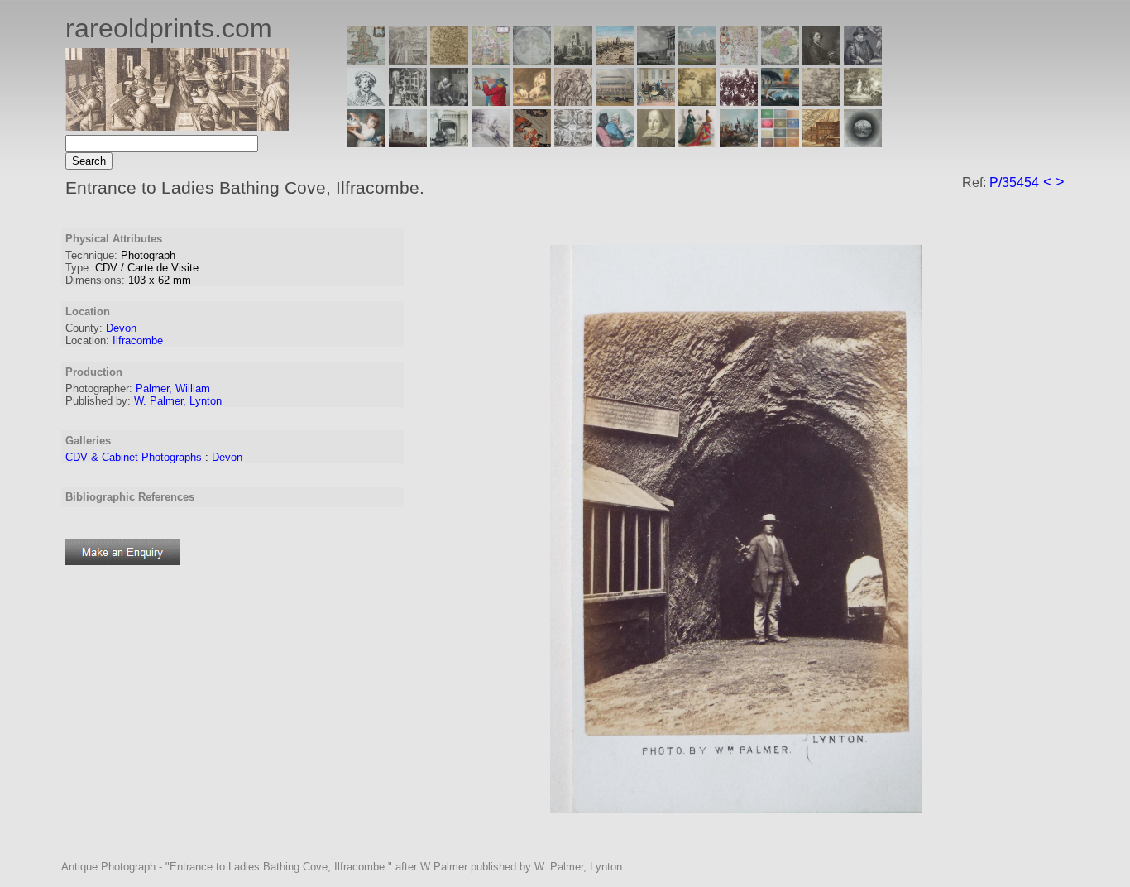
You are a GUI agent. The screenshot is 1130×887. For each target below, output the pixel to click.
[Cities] (615, 60)
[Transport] (656, 101)
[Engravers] (366, 101)
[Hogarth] (449, 101)
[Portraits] (573, 101)
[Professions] (615, 143)
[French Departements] (780, 60)
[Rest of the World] (532, 60)
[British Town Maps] (491, 60)
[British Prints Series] (408, 60)
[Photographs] (739, 101)
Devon (121, 328)
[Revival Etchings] (491, 143)
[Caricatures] (491, 101)
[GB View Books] (780, 143)
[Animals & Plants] (532, 101)
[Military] (739, 143)
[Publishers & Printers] (408, 101)
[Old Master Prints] (821, 101)
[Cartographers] (863, 60)
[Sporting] (615, 101)
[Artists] (821, 60)
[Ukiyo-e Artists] (532, 143)
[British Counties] (366, 60)
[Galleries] (780, 101)
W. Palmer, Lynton (178, 401)
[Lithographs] (449, 143)
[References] (821, 143)
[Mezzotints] (863, 101)
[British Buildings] (573, 60)
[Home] (177, 126)
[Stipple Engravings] (366, 143)
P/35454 (1014, 182)
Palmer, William (173, 388)
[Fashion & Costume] (697, 143)
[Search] (863, 143)
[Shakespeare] (656, 143)
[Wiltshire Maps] (739, 60)
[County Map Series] (449, 60)
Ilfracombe (138, 340)
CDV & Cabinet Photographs (133, 457)
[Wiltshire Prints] (697, 60)
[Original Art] (697, 101)
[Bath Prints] (656, 60)
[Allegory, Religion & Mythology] (573, 143)
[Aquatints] (408, 143)
